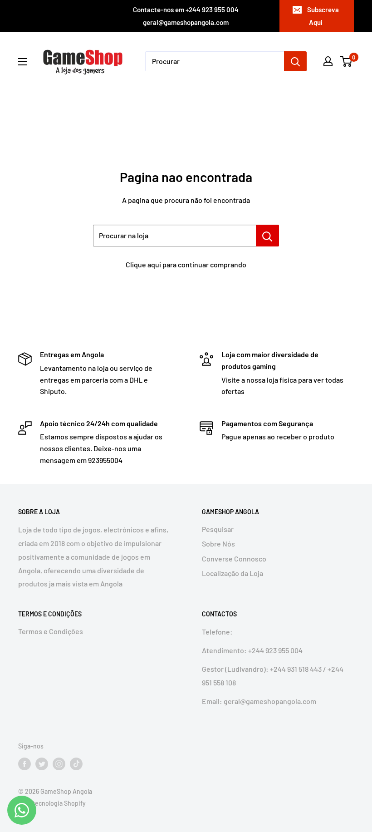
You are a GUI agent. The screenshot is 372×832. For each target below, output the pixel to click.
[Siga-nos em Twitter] (41, 764)
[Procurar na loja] (267, 235)
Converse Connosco (234, 558)
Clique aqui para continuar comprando (186, 264)
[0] (346, 61)
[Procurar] (295, 61)
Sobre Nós (218, 543)
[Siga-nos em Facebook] (24, 764)
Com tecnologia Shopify (52, 803)
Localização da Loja (232, 573)
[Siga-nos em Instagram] (59, 764)
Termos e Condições (50, 631)
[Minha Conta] (328, 61)
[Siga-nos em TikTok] (76, 764)
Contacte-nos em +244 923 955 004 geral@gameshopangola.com (186, 15)
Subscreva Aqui (323, 15)
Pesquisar (218, 529)
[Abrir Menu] (22, 61)
